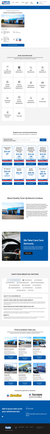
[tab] (14, 280)
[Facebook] (2, 416)
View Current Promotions (13, 45)
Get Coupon (7, 183)
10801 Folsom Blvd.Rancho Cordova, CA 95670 (6, 32)
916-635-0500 (18, 32)
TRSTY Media (11, 430)
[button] (17, 2)
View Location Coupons (10, 357)
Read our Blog (28, 253)
